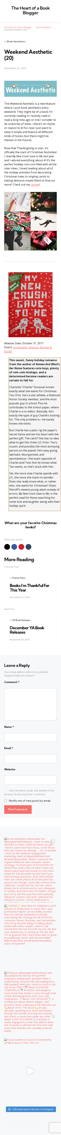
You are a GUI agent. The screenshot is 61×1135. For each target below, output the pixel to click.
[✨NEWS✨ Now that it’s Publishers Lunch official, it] (30, 937)
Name (9, 727)
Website (9, 769)
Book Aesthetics (16, 41)
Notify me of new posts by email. (30, 800)
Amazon (33, 347)
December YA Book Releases (27, 630)
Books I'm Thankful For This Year (29, 587)
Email (8, 748)
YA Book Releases (21, 620)
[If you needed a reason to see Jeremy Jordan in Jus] (30, 1071)
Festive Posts (18, 578)
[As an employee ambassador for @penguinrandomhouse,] (30, 870)
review (35, 184)
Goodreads (20, 347)
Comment (11, 682)
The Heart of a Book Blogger (30, 10)
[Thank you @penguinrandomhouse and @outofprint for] (30, 1004)
